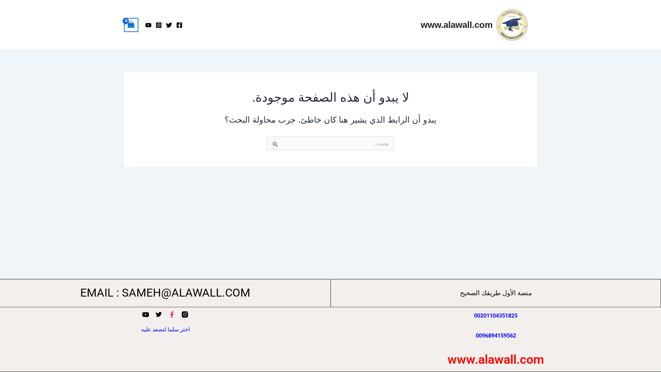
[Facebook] (179, 25)
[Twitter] (169, 25)
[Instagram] (159, 25)
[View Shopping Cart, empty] (131, 25)
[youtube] (148, 25)
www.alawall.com (457, 25)
